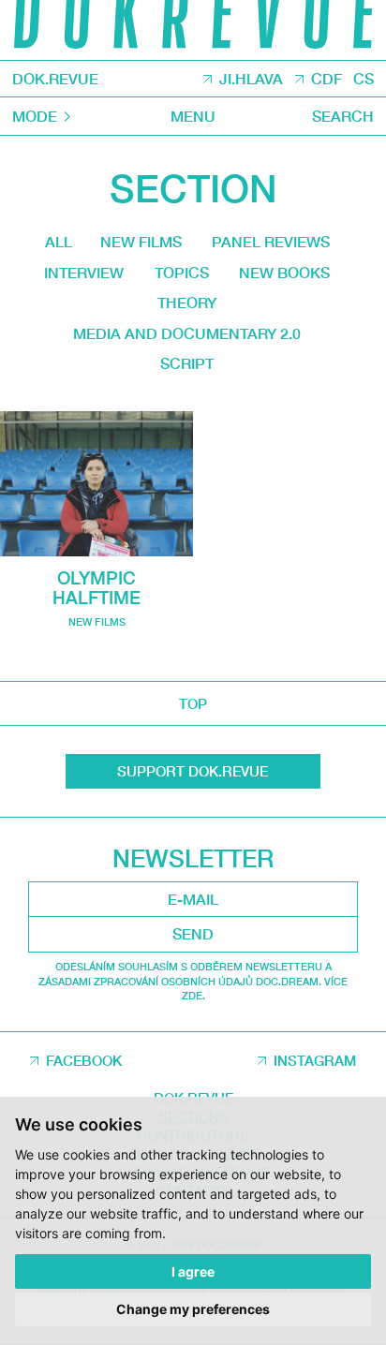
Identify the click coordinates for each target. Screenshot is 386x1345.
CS (363, 78)
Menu (193, 116)
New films (141, 241)
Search (343, 116)
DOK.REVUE (55, 78)
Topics (182, 272)
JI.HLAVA (251, 78)
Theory (186, 302)
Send (193, 933)
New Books (284, 272)
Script (187, 363)
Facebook (84, 1060)
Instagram (315, 1060)
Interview (84, 272)
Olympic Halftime (96, 588)
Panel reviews (271, 241)
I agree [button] (193, 1271)
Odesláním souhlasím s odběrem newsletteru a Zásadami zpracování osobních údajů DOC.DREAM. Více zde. (193, 980)
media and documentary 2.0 (187, 333)
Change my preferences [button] (193, 1309)
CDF (326, 78)
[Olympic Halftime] (96, 483)
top (193, 703)
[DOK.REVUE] (193, 30)
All (58, 241)
